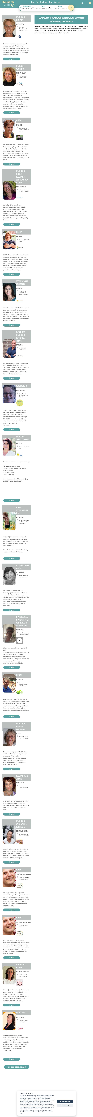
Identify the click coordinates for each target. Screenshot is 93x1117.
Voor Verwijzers (42, 2)
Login (82, 3)
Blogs (50, 2)
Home (33, 2)
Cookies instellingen (65, 1105)
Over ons (57, 2)
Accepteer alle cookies (65, 1101)
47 (71, 7)
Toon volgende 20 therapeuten (17, 1067)
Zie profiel (11, 59)
